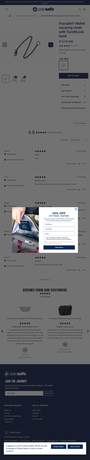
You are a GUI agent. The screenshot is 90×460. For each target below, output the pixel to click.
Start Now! (59, 247)
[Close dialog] (76, 209)
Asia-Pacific (75, 447)
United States (58, 447)
